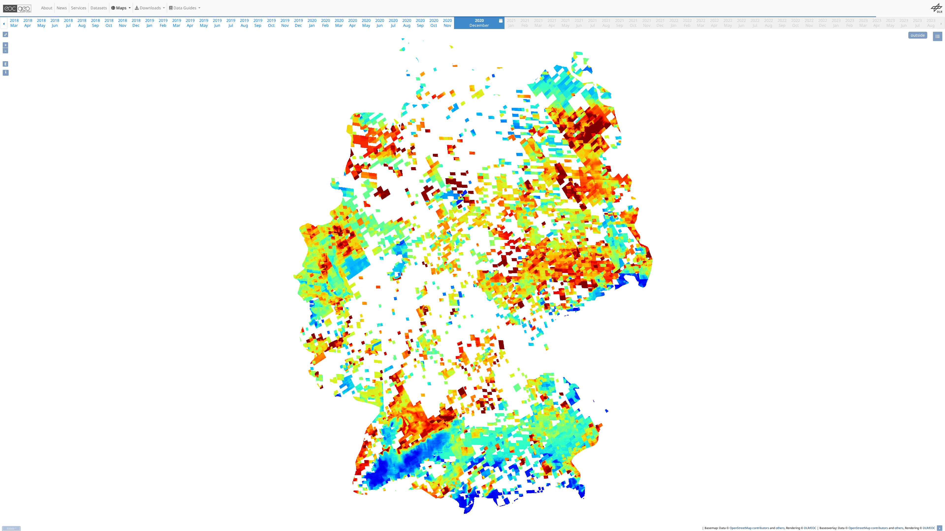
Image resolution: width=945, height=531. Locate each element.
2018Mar (14, 23)
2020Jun (379, 23)
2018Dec (136, 23)
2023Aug (931, 23)
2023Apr (876, 23)
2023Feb (849, 23)
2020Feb (325, 23)
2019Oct (271, 23)
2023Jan (836, 23)
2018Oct (109, 23)
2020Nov (447, 23)
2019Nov (285, 23)
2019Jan (149, 23)
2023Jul (917, 23)
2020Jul (393, 23)
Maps (121, 8)
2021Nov (646, 23)
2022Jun (741, 23)
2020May (366, 23)
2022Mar (700, 23)
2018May (41, 23)
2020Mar (339, 23)
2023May (890, 23)
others (780, 528)
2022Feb (687, 23)
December (479, 23)
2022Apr (714, 23)
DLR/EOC (810, 528)
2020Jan (312, 23)
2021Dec (660, 23)
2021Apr (552, 23)
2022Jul (755, 23)
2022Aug (768, 23)
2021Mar (538, 23)
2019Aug (244, 23)
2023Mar (863, 23)
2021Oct (633, 23)
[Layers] (937, 36)
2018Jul (68, 23)
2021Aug (606, 23)
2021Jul (592, 23)
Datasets (99, 8)
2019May (203, 23)
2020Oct (433, 23)
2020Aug (406, 23)
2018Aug (82, 23)
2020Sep (420, 23)
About (46, 8)
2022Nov (809, 23)
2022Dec (822, 23)
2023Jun (903, 23)
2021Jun (579, 23)
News (62, 8)
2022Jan (673, 23)
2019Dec (298, 23)
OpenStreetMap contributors (749, 528)
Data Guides (185, 8)
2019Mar (176, 23)
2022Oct (795, 23)
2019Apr (190, 23)
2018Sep (95, 23)
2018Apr (27, 23)
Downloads (150, 8)
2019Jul (230, 23)
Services (78, 8)
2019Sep (257, 23)
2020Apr (352, 23)
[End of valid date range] (941, 23)
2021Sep (619, 23)
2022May (728, 23)
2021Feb (524, 23)
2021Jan (511, 23)
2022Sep (782, 23)
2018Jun (54, 23)
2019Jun (217, 23)
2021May (565, 23)
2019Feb (163, 23)
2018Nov (122, 23)
